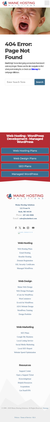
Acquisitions (25, 387)
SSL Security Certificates (25, 264)
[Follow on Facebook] (16, 228)
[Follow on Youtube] (33, 228)
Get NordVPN (25, 390)
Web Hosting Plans (25, 150)
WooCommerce (25, 299)
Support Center (25, 371)
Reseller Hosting (25, 257)
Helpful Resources (25, 383)
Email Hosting (24, 253)
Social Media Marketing (25, 345)
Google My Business (25, 337)
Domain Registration (25, 261)
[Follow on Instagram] (28, 228)
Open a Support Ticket (25, 375)
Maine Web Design (25, 287)
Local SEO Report (25, 348)
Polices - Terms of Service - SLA (25, 417)
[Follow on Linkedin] (24, 228)
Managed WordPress (25, 174)
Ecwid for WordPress (25, 303)
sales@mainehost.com (28, 218)
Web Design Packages (24, 291)
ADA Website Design (25, 306)
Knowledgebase (25, 379)
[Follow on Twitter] (20, 228)
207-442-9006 (28, 215)
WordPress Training (25, 310)
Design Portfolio (25, 314)
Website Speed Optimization (25, 352)
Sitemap (34, 69)
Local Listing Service (25, 341)
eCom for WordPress (25, 295)
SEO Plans (25, 166)
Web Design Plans (24, 158)
